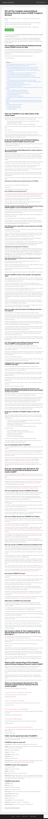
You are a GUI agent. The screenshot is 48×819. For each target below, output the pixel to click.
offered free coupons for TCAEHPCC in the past (25, 596)
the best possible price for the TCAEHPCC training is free (20, 575)
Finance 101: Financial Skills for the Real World (15, 700)
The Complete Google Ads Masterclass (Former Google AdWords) (19, 727)
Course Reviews (26, 18)
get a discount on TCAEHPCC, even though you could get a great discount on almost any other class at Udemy (24, 530)
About (13, 816)
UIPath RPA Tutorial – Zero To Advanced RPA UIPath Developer (19, 692)
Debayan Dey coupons (15, 808)
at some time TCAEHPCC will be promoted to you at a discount (30, 567)
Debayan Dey (7, 808)
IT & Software (32, 18)
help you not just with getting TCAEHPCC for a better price (28, 486)
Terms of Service (33, 816)
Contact (18, 816)
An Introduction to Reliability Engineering (14, 719)
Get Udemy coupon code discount (20, 760)
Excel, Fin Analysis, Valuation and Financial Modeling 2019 (17, 709)
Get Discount (9, 30)
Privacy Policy (25, 816)
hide (11, 62)
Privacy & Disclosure (40, 2)
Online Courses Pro (8, 2)
